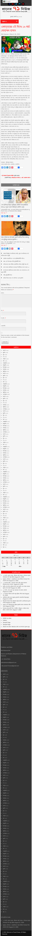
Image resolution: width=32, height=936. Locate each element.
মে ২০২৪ (5, 402)
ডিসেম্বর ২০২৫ (6, 367)
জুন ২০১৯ (5, 513)
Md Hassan (5, 34)
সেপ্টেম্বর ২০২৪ (6, 394)
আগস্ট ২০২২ (5, 434)
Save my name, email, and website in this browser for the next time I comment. (15, 336)
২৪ (11, 563)
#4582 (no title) (7, 618)
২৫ (15, 563)
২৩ (7, 563)
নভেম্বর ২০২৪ (6, 390)
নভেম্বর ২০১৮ (6, 528)
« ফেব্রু (3, 566)
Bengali (7, 1)
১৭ (11, 562)
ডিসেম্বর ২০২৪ (6, 388)
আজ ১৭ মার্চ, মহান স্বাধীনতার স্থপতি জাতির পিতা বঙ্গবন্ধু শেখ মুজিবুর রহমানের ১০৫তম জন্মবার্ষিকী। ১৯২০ (15, 242)
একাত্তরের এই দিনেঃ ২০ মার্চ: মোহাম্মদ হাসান (20, 177)
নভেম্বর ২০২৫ (6, 369)
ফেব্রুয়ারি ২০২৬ (6, 363)
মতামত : (3, 293)
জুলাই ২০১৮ (5, 536)
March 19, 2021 (15, 34)
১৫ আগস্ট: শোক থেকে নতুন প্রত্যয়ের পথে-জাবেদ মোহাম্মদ (15, 590)
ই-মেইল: (3, 318)
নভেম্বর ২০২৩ (6, 404)
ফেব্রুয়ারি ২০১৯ (6, 522)
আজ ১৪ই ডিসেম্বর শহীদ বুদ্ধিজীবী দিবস (12, 261)
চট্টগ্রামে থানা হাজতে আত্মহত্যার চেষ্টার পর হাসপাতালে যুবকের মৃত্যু (16, 626)
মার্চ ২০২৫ (5, 381)
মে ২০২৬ (5, 356)
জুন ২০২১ (5, 463)
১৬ (7, 562)
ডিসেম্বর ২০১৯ (6, 501)
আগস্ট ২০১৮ (5, 534)
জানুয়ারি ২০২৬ (6, 365)
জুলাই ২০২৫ (5, 375)
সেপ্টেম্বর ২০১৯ (6, 507)
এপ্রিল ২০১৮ (5, 543)
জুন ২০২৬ (5, 354)
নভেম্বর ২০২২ (6, 427)
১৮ (15, 562)
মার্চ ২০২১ (5, 469)
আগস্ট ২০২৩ (5, 411)
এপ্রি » (20, 566)
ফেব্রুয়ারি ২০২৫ (6, 384)
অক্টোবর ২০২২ (6, 430)
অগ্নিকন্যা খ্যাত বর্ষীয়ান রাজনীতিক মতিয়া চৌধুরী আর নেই (15, 264)
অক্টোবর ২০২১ (6, 455)
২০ (23, 562)
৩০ (7, 565)
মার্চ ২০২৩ (5, 419)
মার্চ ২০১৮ (5, 545)
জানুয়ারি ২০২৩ (6, 423)
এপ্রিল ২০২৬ (5, 358)
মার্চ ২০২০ (5, 494)
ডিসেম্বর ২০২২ (6, 425)
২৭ (23, 563)
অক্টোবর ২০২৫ (6, 371)
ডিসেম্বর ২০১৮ (6, 526)
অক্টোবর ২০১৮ (6, 530)
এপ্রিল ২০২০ (5, 492)
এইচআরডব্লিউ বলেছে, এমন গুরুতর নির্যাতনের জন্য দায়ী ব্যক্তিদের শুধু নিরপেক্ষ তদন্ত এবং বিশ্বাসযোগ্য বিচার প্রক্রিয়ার (15, 210)
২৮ (27, 563)
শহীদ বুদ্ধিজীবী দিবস (7, 275)
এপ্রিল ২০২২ (5, 442)
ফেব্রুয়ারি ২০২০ (6, 496)
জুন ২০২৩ (5, 415)
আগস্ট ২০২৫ (5, 373)
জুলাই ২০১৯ (5, 511)
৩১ (11, 565)
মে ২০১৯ (4, 515)
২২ (2, 563)
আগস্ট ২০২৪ (5, 396)
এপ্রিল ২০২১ (5, 467)
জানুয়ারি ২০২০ (6, 499)
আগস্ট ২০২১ (5, 459)
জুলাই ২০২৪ (5, 398)
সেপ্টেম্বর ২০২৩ (6, 409)
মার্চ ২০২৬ (5, 361)
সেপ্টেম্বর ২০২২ (6, 432)
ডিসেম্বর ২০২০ (6, 476)
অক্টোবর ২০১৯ (6, 505)
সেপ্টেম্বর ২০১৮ (6, 532)
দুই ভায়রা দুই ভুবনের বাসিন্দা (8, 175)
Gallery (5, 620)
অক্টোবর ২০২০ (6, 480)
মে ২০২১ (4, 465)
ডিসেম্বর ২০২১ (6, 450)
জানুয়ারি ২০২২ (6, 448)
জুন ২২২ (4, 547)
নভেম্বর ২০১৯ (6, 503)
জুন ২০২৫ (5, 377)
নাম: (2, 310)
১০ (11, 560)
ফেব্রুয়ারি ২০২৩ (6, 421)
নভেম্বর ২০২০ (6, 478)
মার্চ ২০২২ (5, 444)
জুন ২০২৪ (5, 400)
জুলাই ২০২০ (5, 486)
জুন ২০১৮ (5, 538)
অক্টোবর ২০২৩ (6, 407)
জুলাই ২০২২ (5, 436)
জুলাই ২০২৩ (5, 413)
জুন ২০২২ (5, 438)
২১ (27, 562)
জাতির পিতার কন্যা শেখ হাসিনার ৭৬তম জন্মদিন (13, 278)
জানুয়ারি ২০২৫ (6, 386)
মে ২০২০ (5, 490)
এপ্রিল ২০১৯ (5, 517)
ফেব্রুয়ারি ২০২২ (6, 446)
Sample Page (6, 622)
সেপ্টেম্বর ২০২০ (6, 482)
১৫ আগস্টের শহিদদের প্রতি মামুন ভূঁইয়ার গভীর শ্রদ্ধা (14, 593)
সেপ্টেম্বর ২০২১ (6, 457)
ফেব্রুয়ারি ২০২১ (6, 471)
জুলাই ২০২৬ (5, 352)
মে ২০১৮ (4, 540)
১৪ (27, 560)
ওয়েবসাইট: (3, 325)
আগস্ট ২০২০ (5, 484)
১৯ (19, 562)
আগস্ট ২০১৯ (5, 509)
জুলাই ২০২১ (5, 461)
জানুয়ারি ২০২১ (6, 473)
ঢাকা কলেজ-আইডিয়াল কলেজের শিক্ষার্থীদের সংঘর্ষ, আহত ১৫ (16, 267)
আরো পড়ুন (3, 213)
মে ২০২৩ (5, 417)
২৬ (19, 563)
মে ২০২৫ (5, 379)
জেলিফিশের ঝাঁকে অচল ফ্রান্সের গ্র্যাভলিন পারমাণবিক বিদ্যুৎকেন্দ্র (16, 597)
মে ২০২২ (5, 440)
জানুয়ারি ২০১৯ (6, 524)
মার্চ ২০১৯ (5, 519)
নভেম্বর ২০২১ (6, 453)
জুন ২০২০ (5, 488)
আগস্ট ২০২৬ (5, 350)
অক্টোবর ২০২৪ (6, 392)
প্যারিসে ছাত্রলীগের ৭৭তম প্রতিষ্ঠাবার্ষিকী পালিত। (14, 258)
